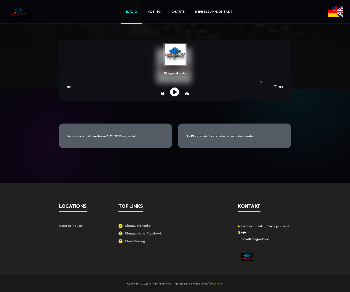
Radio (131, 12)
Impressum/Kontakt (214, 12)
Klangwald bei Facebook (141, 233)
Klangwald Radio (135, 226)
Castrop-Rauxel (71, 226)
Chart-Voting (132, 241)
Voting (154, 12)
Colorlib (218, 283)
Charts (178, 12)
